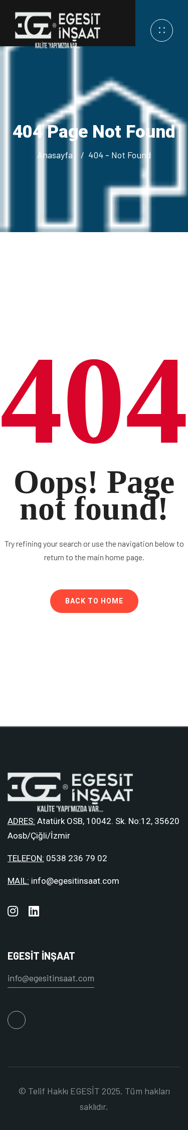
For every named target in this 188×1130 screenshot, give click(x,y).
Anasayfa (57, 154)
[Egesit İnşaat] (57, 29)
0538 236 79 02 (76, 858)
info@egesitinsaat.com (75, 881)
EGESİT (85, 1090)
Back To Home (94, 601)
